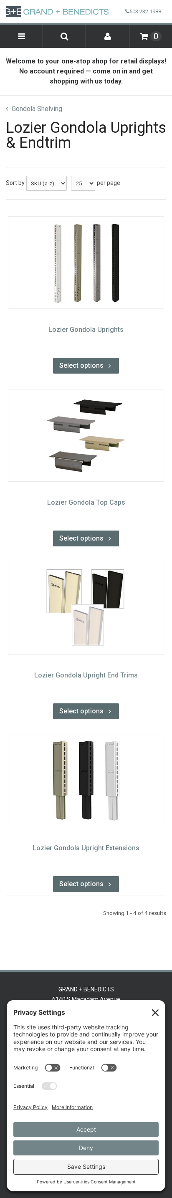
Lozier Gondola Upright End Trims (86, 675)
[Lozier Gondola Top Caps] (86, 435)
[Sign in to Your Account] (107, 36)
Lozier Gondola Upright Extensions (86, 848)
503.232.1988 (145, 11)
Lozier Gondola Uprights (86, 330)
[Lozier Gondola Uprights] (86, 262)
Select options (81, 365)
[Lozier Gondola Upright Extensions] (86, 781)
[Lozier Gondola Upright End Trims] (86, 608)
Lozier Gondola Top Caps (86, 502)
